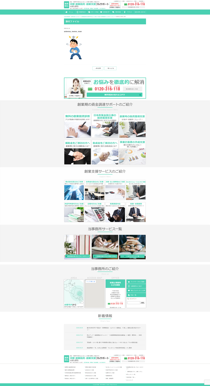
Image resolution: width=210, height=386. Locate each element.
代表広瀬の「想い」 (131, 377)
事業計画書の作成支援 (90, 367)
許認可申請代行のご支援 (112, 370)
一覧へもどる (110, 68)
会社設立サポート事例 (131, 1)
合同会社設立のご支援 (90, 375)
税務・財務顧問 (109, 378)
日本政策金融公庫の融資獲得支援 (73, 372)
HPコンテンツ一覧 (130, 374)
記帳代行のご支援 (110, 372)
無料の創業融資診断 (69, 370)
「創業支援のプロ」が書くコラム (134, 371)
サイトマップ (129, 380)
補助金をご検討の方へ (70, 375)
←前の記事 (98, 68)
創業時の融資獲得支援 (70, 367)
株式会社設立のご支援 (90, 372)
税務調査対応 (109, 375)
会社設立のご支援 (89, 370)
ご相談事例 (141, 1)
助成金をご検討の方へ (70, 378)
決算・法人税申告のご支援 (91, 378)
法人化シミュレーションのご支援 (114, 367)
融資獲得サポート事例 (119, 1)
